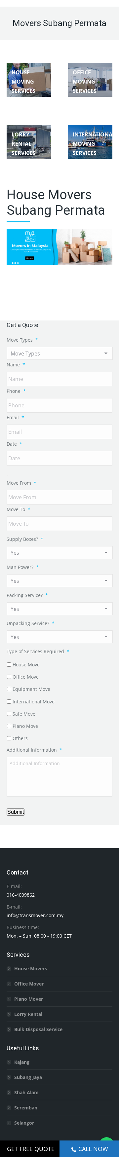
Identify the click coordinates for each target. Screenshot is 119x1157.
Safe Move (24, 714)
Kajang (21, 1062)
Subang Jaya (28, 1077)
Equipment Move (31, 689)
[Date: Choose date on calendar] (7, 475)
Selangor (24, 1123)
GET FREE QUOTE (31, 1149)
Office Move (26, 677)
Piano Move (25, 726)
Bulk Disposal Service (38, 1029)
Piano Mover (28, 999)
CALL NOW (93, 1149)
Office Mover (29, 984)
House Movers (30, 968)
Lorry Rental (28, 1014)
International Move (34, 701)
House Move (26, 664)
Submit (15, 812)
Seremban (25, 1107)
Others (20, 738)
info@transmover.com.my (35, 915)
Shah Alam (26, 1092)
